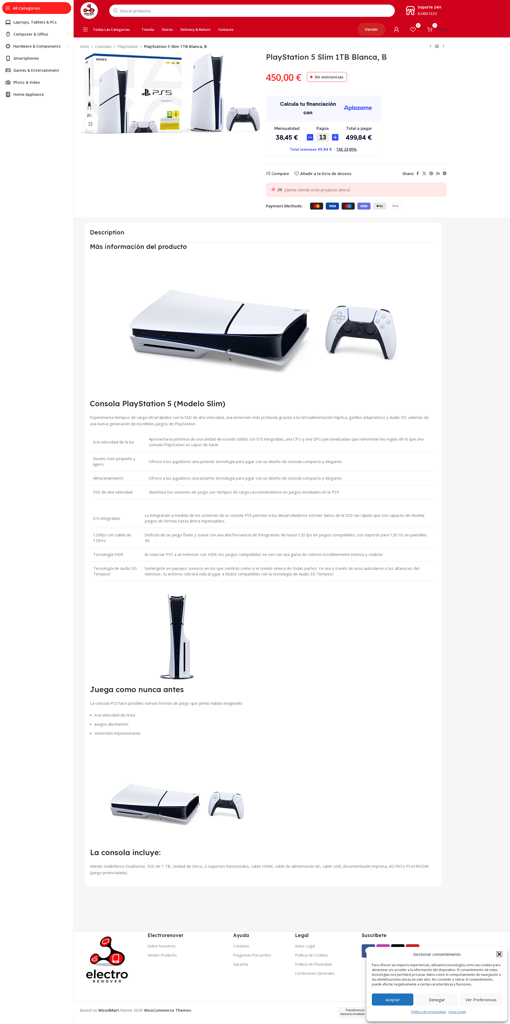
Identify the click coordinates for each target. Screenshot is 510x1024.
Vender (371, 29)
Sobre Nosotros (161, 946)
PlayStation (128, 46)
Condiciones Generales (315, 973)
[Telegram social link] (444, 173)
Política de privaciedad (428, 1012)
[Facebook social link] (417, 173)
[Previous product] (430, 46)
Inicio (84, 46)
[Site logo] (89, 10)
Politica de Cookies (311, 955)
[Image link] (108, 959)
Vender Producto (162, 955)
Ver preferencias (481, 999)
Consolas (103, 46)
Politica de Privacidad (313, 964)
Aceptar (393, 999)
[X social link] (424, 173)
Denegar (437, 999)
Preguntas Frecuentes (252, 955)
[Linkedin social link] (438, 173)
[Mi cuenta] (396, 29)
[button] (499, 954)
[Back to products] (437, 46)
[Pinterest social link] (431, 173)
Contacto (241, 946)
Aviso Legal (457, 1012)
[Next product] (443, 46)
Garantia (240, 964)
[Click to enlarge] (90, 123)
